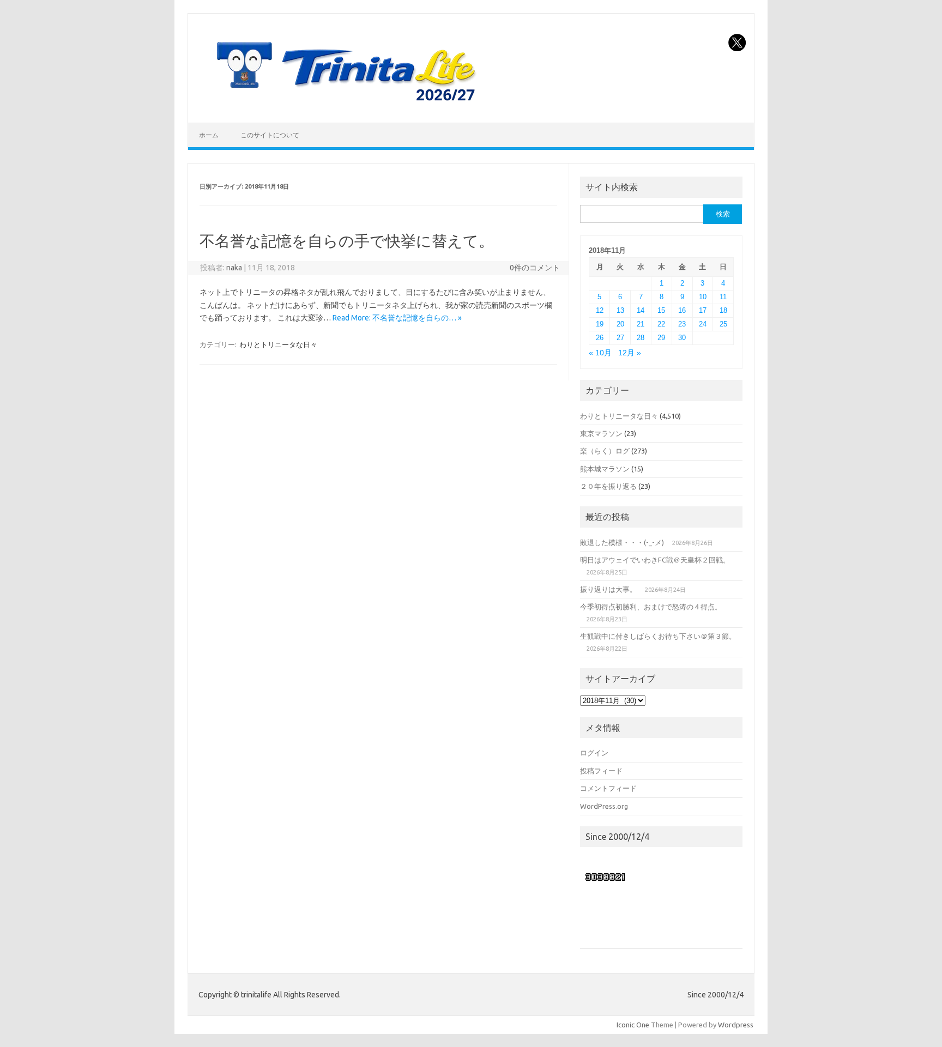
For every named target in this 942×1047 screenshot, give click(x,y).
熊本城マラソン (605, 469)
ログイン (594, 752)
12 (599, 310)
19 (599, 324)
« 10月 (600, 353)
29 (661, 338)
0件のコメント (535, 267)
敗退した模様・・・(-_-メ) (622, 542)
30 (682, 338)
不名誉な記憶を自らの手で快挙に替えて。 (347, 240)
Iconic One (633, 1024)
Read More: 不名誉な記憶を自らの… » (397, 317)
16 (682, 310)
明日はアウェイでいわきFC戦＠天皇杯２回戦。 (655, 560)
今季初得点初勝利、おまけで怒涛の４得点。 (651, 606)
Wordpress (735, 1024)
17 (702, 310)
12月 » (629, 353)
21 (640, 324)
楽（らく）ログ (605, 451)
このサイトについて (269, 134)
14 (640, 310)
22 (661, 324)
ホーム (209, 134)
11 (723, 297)
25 (723, 324)
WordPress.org (604, 806)
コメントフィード (608, 788)
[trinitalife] (343, 104)
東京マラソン (601, 433)
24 (702, 324)
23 (682, 324)
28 (640, 338)
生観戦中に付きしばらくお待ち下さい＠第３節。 (658, 636)
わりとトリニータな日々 (278, 344)
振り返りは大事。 (608, 589)
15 (661, 310)
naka (234, 267)
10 (702, 297)
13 (620, 310)
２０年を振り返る (608, 486)
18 (723, 310)
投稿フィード (601, 770)
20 (620, 324)
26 (599, 338)
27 (620, 338)
